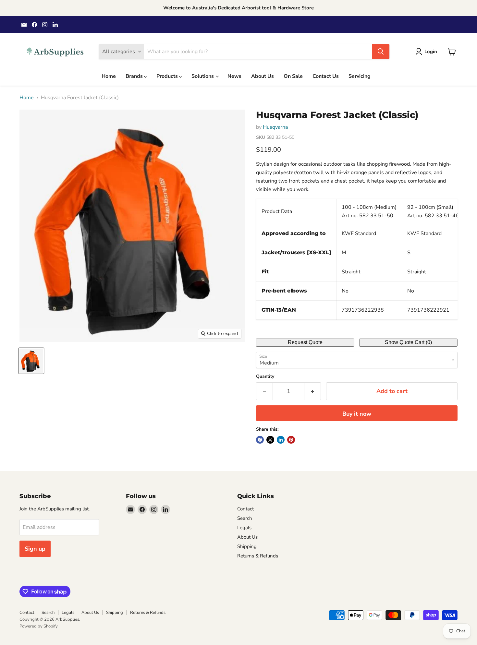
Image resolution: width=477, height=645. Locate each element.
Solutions (203, 76)
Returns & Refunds (257, 556)
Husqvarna (275, 127)
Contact (245, 509)
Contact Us (325, 76)
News (234, 76)
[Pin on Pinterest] (291, 440)
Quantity (265, 376)
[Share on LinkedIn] (281, 440)
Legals (244, 527)
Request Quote (305, 342)
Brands (135, 76)
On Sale (293, 76)
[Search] (380, 51)
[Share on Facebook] (260, 440)
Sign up (35, 549)
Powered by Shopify (38, 626)
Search (244, 518)
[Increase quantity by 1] (312, 391)
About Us (262, 76)
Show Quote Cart (408, 342)
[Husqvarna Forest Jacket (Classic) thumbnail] (31, 361)
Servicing (360, 76)
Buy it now (356, 414)
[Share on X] (270, 440)
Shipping (247, 546)
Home (109, 76)
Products (167, 76)
